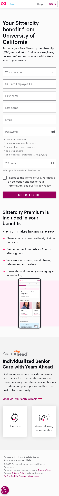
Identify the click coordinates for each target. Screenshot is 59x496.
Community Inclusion (14, 460)
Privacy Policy (42, 185)
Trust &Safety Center (28, 457)
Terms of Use (33, 177)
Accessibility (10, 457)
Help (40, 3)
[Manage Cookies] (5, 490)
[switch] (53, 132)
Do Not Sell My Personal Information (21, 476)
